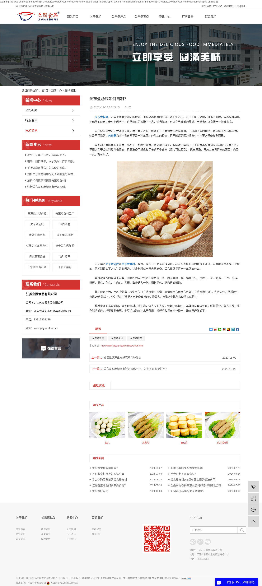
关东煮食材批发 (143, 578)
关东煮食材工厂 (64, 213)
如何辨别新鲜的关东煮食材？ (188, 491)
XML (243, 6)
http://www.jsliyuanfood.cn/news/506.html (122, 345)
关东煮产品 (119, 16)
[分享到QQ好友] (224, 329)
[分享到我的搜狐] (228, 329)
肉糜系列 (45, 529)
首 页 (45, 90)
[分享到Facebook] (237, 329)
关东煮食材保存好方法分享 (108, 473)
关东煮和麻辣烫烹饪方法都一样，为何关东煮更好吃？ (136, 368)
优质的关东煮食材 (37, 245)
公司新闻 (31, 110)
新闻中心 (56, 90)
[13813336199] (253, 486)
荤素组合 (45, 539)
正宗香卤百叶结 (37, 267)
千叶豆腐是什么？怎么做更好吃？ (47, 167)
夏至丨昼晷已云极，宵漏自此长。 (47, 154)
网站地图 (228, 6)
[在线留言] (253, 509)
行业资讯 (31, 120)
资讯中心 (165, 16)
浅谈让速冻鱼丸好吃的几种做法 (122, 357)
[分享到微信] (220, 329)
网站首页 (72, 16)
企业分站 (217, 6)
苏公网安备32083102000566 (64, 583)
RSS (237, 6)
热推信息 (206, 6)
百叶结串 (64, 256)
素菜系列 (45, 534)
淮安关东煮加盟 (64, 245)
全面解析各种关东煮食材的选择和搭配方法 (196, 485)
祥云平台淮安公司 (36, 583)
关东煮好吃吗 (100, 491)
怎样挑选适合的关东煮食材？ (109, 485)
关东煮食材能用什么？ (105, 468)
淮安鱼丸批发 (65, 234)
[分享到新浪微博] (215, 329)
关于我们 (95, 16)
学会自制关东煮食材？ (184, 473)
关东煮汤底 (37, 224)
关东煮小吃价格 (37, 213)
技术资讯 (70, 90)
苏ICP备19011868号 (101, 578)
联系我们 (211, 16)
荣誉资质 (20, 539)
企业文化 (20, 534)
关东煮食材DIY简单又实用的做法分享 (193, 479)
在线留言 (96, 529)
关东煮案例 (142, 16)
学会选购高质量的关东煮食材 (109, 479)
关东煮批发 (157, 578)
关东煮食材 (117, 338)
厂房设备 (188, 16)
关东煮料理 (136, 338)
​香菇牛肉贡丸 (37, 234)
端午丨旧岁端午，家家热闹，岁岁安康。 (51, 161)
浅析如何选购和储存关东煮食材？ (47, 180)
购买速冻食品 (37, 256)
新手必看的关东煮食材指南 (187, 468)
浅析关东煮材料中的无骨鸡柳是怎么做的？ (52, 174)
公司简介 (20, 529)
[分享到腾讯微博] (233, 329)
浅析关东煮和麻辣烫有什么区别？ (47, 186)
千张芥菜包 (65, 267)
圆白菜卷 (64, 224)
